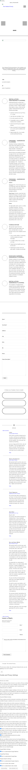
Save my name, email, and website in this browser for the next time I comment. (15, 640)
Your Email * (4, 325)
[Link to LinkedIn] (25, 663)
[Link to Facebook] (20, 663)
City (3, 336)
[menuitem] (24, 6)
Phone (3, 353)
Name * (3, 319)
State (3, 342)
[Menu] (24, 6)
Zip (2, 347)
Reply (10, 452)
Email (21, 629)
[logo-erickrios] (11, 6)
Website (21, 634)
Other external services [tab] (5, 736)
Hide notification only (13, 768)
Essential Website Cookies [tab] (5, 697)
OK (1, 671)
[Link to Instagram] (23, 663)
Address (4, 330)
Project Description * (6, 359)
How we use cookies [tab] (4, 680)
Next (25, 23)
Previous (3, 23)
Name (21, 625)
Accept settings (4, 768)
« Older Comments (5, 430)
